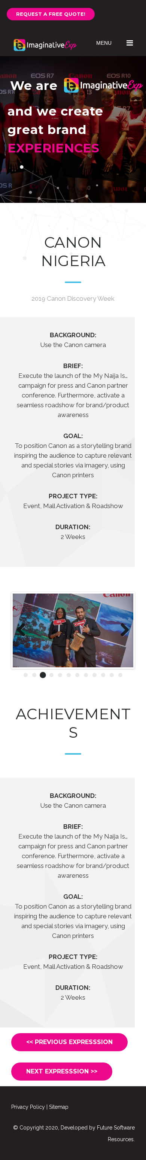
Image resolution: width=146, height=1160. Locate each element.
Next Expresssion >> (61, 1071)
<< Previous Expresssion (69, 1042)
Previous (23, 630)
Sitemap (59, 1107)
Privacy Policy (28, 1107)
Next (122, 630)
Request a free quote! (50, 14)
